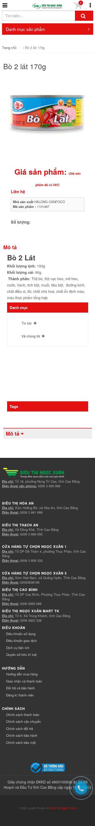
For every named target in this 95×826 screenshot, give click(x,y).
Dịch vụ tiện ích (17, 647)
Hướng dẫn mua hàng (21, 674)
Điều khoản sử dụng (20, 633)
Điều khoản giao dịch (21, 640)
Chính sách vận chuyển (23, 721)
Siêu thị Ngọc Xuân (63, 808)
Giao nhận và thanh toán (24, 681)
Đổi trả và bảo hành (20, 688)
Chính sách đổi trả (19, 728)
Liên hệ (18, 191)
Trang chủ (9, 47)
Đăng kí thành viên (20, 695)
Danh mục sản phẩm (25, 29)
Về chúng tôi (31, 336)
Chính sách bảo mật (21, 742)
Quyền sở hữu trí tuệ (21, 654)
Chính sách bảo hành (21, 735)
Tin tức (27, 323)
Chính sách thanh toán (22, 714)
